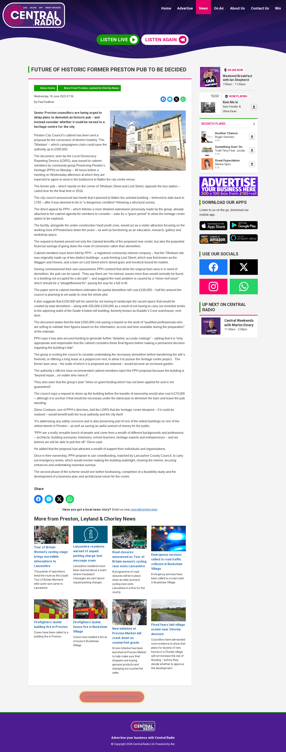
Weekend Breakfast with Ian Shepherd (237, 78)
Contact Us (260, 8)
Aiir (173, 744)
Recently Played (213, 123)
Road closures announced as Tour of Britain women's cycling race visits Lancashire (129, 559)
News (203, 8)
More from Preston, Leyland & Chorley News (91, 88)
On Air (219, 8)
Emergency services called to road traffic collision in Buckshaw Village (166, 562)
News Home (47, 88)
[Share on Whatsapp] (183, 99)
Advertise (185, 8)
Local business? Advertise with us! (112, 697)
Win (278, 8)
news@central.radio (144, 509)
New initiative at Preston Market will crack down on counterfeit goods (126, 635)
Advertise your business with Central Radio (143, 738)
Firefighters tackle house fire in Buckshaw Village (90, 626)
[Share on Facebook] (163, 99)
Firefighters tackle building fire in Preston (51, 624)
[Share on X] (176, 99)
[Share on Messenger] (170, 99)
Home (166, 8)
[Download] (254, 107)
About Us (237, 8)
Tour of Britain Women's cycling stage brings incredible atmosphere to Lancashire (51, 556)
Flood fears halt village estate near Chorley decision (168, 629)
